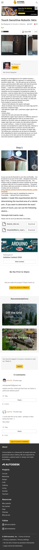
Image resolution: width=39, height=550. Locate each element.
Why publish (6, 503)
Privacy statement (10, 540)
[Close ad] (36, 8)
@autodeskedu (10, 529)
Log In (19, 366)
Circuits (15, 24)
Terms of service (24, 537)
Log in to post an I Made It (19, 288)
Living (4, 488)
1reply (6, 435)
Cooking (5, 485)
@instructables (10, 524)
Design (4, 479)
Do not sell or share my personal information (19, 543)
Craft (3, 482)
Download (31, 224)
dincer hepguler (11, 72)
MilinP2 (9, 380)
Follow (15, 67)
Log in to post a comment (19, 442)
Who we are (6, 515)
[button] (2, 2)
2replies (6, 404)
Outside (5, 491)
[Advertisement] (19, 11)
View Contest (19, 262)
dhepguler (7, 24)
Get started (6, 506)
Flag (6, 396)
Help (3, 509)
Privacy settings (23, 540)
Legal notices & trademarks (13, 546)
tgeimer (9, 412)
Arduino (22, 24)
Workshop (5, 476)
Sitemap (5, 512)
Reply (20, 400)
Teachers (5, 494)
